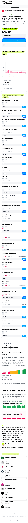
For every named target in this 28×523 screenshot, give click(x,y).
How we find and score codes (9, 447)
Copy (24, 106)
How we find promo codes (20, 516)
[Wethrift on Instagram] (14, 520)
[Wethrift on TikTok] (10, 520)
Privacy (17, 518)
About (3, 516)
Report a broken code (10, 518)
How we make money (15, 7)
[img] (14, 68)
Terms (21, 518)
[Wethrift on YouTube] (17, 520)
